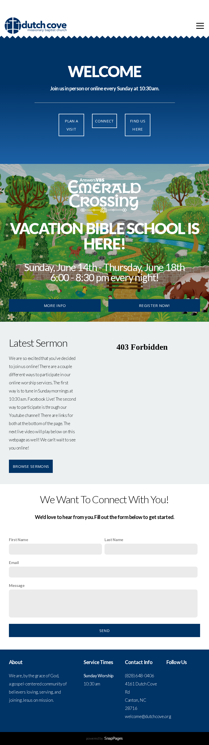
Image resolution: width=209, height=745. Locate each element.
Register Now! (154, 305)
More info (55, 305)
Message (17, 585)
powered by (104, 738)
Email (14, 562)
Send (104, 630)
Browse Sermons (31, 466)
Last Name (113, 539)
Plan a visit (71, 125)
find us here (137, 125)
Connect (104, 120)
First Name (18, 539)
